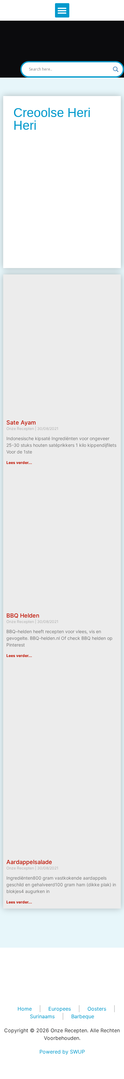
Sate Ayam (21, 422)
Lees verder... (19, 462)
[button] (62, 10)
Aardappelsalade (29, 862)
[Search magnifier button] (115, 69)
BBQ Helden (22, 615)
